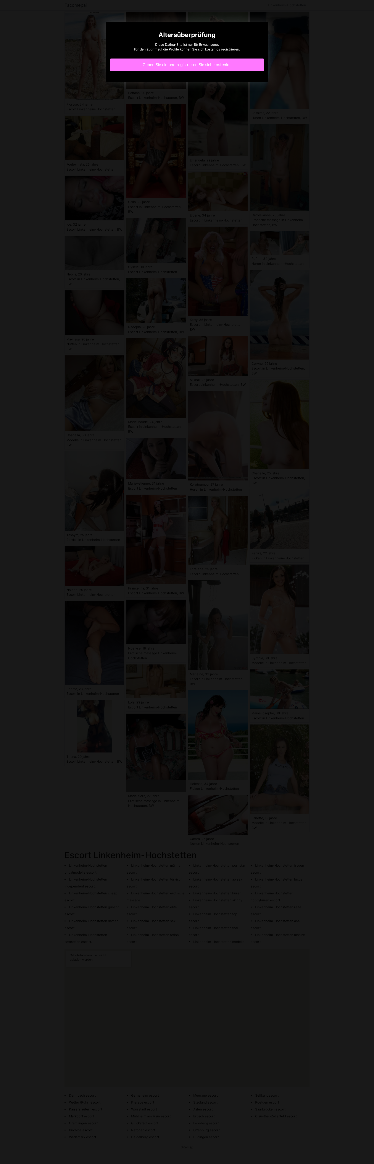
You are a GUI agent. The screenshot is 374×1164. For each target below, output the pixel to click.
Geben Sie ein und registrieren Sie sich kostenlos (187, 64)
